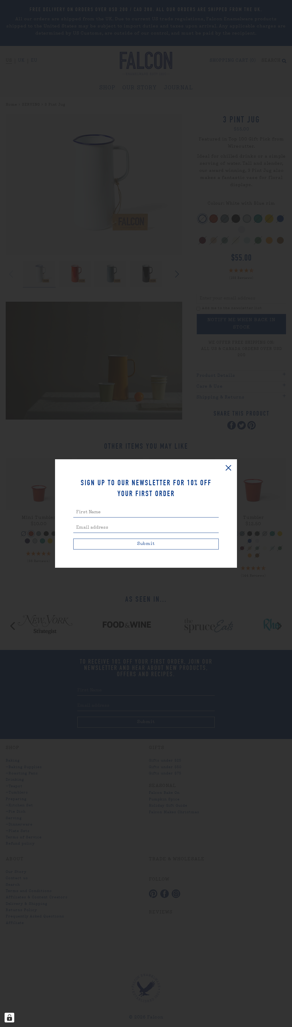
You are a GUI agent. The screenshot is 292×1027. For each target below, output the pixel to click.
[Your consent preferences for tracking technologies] (9, 1017)
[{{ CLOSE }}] (228, 467)
